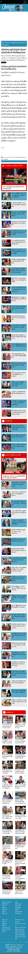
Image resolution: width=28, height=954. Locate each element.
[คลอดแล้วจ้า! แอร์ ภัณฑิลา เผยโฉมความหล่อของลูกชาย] (6, 485)
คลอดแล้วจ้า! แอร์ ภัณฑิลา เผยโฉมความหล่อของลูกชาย (19, 484)
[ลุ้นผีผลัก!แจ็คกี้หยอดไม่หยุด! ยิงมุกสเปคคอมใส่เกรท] (6, 617)
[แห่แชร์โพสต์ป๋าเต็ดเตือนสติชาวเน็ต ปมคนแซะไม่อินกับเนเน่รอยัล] (6, 271)
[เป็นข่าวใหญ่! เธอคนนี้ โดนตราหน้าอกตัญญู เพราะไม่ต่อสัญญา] (20, 855)
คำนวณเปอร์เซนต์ (21, 927)
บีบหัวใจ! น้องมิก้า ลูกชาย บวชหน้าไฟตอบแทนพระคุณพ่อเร (19, 626)
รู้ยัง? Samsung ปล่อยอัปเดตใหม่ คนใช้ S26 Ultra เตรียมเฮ (6, 847)
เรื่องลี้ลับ (19, 907)
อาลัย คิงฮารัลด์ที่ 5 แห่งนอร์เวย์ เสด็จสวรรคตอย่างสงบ (19, 204)
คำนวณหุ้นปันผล (20, 931)
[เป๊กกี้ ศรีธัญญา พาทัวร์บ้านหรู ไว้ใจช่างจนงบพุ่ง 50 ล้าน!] (6, 589)
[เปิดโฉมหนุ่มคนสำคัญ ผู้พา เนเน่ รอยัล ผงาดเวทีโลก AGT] (6, 645)
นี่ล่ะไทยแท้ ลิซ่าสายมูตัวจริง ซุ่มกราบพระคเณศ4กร (18, 531)
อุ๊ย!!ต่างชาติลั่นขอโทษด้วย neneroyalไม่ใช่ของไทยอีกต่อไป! (20, 878)
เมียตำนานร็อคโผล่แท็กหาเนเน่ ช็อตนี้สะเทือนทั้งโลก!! (19, 261)
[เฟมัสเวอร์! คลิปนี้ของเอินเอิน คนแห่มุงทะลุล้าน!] (6, 683)
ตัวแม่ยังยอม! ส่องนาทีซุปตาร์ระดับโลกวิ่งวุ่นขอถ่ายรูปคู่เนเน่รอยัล (19, 412)
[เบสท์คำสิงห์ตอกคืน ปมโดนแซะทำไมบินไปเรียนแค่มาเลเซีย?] (20, 825)
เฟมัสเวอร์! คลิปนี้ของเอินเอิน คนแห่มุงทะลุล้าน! (19, 681)
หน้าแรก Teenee (8, 902)
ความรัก (6, 919)
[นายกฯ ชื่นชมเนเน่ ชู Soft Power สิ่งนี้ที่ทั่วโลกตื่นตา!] (6, 347)
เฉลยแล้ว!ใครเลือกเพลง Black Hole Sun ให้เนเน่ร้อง (18, 317)
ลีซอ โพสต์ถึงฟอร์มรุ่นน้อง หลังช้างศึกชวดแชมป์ (19, 436)
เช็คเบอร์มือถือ (7, 929)
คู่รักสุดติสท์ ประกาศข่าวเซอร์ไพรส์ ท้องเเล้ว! (20, 846)
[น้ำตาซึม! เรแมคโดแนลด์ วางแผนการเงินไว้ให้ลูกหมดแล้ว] (6, 403)
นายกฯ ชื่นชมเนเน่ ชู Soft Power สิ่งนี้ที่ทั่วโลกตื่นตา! (19, 345)
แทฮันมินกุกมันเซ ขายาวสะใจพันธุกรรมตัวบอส (18, 540)
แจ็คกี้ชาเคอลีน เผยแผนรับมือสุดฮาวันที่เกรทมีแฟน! (7, 771)
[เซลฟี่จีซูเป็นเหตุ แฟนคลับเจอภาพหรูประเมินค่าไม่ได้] (6, 636)
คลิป (5, 907)
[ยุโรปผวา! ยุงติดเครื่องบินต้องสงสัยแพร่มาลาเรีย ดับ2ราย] (20, 795)
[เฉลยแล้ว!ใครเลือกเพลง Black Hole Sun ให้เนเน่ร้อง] (6, 318)
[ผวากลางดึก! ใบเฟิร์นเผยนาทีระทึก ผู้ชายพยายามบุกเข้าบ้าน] (6, 290)
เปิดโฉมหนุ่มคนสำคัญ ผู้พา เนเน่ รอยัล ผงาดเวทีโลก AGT (18, 644)
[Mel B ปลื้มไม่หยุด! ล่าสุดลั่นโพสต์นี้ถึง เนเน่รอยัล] (6, 608)
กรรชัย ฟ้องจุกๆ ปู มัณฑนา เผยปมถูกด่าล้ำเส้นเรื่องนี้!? (19, 308)
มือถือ (18, 909)
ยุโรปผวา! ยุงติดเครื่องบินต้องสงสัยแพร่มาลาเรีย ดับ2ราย (20, 801)
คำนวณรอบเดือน (21, 933)
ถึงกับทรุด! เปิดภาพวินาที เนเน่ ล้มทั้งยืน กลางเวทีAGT (19, 374)
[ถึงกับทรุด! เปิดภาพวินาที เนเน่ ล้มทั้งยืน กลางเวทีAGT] (6, 375)
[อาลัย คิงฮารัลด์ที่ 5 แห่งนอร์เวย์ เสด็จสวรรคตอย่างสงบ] (6, 205)
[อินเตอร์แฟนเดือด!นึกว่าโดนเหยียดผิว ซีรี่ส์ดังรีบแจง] (7, 750)
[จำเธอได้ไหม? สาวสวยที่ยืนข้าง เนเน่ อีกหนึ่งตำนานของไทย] (7, 734)
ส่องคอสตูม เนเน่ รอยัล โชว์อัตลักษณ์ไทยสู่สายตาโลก (19, 654)
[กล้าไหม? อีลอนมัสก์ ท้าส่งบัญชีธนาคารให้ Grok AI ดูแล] (20, 810)
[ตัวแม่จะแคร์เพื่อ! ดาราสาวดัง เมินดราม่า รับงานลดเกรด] (7, 870)
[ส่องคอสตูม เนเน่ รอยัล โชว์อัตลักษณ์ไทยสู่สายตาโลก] (6, 655)
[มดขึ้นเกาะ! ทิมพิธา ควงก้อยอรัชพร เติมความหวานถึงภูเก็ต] (6, 702)
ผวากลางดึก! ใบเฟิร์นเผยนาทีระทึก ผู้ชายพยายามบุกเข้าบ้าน (19, 289)
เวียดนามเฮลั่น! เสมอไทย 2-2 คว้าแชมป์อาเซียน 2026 (19, 446)
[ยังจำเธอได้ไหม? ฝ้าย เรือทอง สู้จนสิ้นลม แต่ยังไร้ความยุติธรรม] (6, 196)
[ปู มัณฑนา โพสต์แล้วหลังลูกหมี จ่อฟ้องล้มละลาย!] (6, 394)
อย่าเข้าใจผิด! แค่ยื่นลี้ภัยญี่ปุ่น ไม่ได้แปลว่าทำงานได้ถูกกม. (7, 786)
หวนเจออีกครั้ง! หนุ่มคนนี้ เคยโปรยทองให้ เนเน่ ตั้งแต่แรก (19, 559)
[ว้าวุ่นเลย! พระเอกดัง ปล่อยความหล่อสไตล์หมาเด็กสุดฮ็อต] (6, 522)
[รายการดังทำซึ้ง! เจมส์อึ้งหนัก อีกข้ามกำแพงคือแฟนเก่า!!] (6, 513)
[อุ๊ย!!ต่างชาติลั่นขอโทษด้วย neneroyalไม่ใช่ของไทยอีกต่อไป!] (20, 870)
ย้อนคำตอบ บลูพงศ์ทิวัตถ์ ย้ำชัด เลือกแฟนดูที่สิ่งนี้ (19, 691)
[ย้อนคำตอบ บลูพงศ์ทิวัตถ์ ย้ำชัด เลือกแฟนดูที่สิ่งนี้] (6, 693)
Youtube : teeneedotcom (11, 946)
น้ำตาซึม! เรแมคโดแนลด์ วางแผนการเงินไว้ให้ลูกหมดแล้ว (18, 402)
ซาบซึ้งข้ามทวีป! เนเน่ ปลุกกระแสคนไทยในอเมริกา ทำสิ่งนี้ (19, 232)
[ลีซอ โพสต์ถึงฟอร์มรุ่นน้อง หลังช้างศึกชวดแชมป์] (6, 437)
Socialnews (19, 904)
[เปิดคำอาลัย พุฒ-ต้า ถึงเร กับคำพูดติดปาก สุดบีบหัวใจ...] (6, 365)
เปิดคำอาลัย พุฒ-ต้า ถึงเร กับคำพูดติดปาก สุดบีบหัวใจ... (19, 365)
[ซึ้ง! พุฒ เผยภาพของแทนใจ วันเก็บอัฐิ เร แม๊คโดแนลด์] (6, 504)
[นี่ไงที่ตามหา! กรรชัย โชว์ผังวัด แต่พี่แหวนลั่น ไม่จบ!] (20, 719)
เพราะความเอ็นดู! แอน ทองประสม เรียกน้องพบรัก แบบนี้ (20, 741)
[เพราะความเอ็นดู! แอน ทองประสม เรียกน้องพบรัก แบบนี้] (20, 734)
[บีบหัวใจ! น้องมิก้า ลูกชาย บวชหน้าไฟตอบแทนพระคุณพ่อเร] (6, 626)
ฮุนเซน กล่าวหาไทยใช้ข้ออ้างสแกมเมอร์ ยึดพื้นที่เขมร (20, 786)
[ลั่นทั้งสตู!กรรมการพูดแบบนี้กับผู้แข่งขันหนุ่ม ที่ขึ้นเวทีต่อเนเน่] (6, 299)
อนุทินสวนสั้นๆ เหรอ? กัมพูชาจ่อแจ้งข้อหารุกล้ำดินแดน (7, 816)
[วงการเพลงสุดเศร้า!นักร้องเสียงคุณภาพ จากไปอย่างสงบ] (7, 825)
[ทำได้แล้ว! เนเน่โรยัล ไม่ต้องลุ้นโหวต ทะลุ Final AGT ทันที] (6, 664)
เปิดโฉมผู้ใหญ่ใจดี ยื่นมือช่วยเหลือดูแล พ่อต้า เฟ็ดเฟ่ (7, 861)
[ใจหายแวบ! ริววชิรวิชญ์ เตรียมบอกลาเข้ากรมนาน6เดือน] (20, 765)
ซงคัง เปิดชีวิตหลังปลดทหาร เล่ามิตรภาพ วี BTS (19, 892)
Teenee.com (20, 945)
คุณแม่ (5, 923)
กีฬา (5, 911)
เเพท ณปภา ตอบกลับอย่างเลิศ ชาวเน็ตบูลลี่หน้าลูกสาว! (19, 493)
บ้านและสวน (7, 927)
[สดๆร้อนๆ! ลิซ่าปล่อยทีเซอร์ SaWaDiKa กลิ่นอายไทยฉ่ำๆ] (6, 551)
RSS (14, 951)
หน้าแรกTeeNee (6, 55)
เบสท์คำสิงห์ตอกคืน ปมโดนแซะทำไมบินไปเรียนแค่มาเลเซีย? (20, 831)
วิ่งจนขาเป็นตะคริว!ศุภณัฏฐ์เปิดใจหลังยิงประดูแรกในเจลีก (18, 427)
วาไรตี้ (5, 909)
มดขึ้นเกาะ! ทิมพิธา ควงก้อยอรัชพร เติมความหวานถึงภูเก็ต (19, 701)
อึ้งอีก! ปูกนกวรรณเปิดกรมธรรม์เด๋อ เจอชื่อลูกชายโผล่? (18, 384)
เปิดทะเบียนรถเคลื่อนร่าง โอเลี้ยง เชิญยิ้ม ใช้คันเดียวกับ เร (19, 336)
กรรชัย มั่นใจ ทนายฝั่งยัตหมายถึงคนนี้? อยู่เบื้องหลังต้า (19, 327)
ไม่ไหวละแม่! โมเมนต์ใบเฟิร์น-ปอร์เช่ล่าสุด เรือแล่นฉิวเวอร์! (19, 673)
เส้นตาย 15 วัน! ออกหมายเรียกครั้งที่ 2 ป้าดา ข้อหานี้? (19, 223)
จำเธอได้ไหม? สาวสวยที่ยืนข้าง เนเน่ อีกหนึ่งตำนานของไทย (7, 741)
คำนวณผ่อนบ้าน (20, 929)
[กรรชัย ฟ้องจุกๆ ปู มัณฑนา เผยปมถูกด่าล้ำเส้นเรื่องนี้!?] (6, 309)
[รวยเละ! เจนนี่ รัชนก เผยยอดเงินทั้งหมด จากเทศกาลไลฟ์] (7, 719)
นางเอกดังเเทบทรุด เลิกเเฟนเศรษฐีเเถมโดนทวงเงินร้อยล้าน (18, 242)
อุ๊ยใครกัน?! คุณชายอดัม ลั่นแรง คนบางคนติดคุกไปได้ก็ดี (19, 280)
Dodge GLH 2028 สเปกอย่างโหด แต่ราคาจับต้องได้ (7, 892)
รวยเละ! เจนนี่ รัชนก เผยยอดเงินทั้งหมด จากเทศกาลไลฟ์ (7, 726)
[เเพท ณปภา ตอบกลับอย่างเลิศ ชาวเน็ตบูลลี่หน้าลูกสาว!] (6, 494)
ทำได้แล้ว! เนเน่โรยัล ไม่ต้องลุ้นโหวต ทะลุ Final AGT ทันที (18, 663)
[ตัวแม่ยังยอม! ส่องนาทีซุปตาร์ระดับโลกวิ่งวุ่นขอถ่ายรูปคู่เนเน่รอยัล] (6, 413)
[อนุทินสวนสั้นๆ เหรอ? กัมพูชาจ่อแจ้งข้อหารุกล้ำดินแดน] (7, 810)
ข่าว (5, 905)
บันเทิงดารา (6, 904)
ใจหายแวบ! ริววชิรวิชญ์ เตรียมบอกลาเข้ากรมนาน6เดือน (19, 771)
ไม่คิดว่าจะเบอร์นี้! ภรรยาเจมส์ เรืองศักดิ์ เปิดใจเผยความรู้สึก (19, 251)
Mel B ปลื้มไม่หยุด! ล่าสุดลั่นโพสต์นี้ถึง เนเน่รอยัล (19, 606)
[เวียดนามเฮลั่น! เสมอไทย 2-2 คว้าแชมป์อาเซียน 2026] (6, 447)
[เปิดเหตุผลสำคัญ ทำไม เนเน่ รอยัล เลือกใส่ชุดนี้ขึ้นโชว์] (6, 356)
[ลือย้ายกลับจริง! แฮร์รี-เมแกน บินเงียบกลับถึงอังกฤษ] (7, 795)
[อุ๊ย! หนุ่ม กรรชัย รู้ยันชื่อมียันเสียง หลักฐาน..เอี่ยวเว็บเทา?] (6, 214)
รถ (17, 902)
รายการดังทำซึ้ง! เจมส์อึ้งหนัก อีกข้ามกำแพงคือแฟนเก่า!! (19, 512)
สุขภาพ (5, 913)
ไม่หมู (5, 921)
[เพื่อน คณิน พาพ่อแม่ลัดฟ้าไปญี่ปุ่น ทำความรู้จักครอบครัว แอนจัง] (6, 570)
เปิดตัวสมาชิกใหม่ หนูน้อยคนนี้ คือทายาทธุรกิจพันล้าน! (19, 597)
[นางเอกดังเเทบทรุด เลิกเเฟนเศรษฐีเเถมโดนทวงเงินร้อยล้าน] (6, 243)
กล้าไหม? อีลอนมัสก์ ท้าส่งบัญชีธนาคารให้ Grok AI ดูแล (20, 816)
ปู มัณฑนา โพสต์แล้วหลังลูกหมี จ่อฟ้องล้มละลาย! (18, 392)
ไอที (5, 925)
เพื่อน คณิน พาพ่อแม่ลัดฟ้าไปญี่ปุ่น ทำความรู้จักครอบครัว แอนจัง (19, 569)
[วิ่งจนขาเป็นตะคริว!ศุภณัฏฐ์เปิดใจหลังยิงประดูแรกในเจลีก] (6, 428)
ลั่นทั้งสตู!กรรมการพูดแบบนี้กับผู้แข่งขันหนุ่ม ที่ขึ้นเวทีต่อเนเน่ (19, 298)
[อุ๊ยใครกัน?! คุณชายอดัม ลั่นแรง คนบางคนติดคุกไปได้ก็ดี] (6, 280)
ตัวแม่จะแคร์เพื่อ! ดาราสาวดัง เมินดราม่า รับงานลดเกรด (6, 878)
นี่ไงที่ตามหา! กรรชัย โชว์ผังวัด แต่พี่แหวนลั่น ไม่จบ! (20, 726)
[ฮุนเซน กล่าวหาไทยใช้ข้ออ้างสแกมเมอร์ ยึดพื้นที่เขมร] (20, 780)
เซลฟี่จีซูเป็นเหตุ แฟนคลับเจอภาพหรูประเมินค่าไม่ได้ (19, 635)
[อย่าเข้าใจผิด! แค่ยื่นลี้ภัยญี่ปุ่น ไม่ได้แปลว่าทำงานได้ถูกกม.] (7, 780)
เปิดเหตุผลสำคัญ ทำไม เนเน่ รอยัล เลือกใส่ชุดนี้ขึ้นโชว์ (19, 355)
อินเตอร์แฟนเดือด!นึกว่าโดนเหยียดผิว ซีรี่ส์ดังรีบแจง (7, 756)
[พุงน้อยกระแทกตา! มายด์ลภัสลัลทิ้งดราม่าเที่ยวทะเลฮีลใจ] (14, 465)
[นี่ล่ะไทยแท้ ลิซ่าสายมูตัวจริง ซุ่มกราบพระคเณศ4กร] (6, 532)
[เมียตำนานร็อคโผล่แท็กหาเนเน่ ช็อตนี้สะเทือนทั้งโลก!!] (6, 262)
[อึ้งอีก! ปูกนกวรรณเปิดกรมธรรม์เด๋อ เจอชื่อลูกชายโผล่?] (6, 384)
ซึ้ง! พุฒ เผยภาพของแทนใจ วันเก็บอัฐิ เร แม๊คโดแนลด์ (19, 503)
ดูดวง (5, 931)
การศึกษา (19, 905)
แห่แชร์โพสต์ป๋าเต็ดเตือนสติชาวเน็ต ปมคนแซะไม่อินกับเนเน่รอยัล (18, 270)
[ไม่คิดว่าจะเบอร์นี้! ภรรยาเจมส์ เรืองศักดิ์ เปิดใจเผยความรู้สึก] (6, 252)
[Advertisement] (14, 26)
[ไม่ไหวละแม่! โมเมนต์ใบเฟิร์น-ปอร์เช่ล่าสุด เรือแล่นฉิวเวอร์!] (6, 674)
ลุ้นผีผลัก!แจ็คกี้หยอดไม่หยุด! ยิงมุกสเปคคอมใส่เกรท (18, 616)
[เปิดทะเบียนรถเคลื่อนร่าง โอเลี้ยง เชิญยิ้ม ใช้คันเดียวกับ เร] (6, 337)
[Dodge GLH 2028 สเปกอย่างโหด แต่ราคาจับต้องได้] (7, 885)
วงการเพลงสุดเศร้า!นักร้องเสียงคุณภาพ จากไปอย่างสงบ (7, 831)
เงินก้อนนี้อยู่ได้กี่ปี (21, 934)
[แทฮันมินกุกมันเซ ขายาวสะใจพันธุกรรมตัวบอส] (6, 541)
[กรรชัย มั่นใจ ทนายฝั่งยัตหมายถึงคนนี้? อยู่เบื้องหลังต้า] (6, 328)
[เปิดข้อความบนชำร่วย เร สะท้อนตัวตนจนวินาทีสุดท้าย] (6, 579)
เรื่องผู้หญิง (19, 913)
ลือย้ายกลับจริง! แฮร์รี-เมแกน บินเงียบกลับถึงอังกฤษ (7, 801)
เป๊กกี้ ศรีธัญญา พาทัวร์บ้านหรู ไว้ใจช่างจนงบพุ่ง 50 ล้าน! (19, 588)
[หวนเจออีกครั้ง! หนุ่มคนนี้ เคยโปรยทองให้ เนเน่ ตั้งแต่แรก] (6, 560)
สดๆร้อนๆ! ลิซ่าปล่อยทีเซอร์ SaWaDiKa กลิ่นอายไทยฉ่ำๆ (19, 550)
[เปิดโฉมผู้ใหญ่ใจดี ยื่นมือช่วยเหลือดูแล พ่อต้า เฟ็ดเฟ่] (7, 855)
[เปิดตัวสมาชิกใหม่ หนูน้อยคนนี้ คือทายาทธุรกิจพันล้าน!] (6, 598)
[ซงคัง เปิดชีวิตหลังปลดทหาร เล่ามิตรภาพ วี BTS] (20, 885)
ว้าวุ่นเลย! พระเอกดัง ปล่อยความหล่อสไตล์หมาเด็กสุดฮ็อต (19, 522)
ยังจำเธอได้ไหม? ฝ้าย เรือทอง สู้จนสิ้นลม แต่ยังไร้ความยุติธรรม (19, 195)
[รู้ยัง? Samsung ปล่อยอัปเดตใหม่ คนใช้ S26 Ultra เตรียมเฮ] (7, 840)
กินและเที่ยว (19, 911)
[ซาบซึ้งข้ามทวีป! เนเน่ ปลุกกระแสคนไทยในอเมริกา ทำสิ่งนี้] (6, 233)
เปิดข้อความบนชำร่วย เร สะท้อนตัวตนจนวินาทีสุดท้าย (18, 578)
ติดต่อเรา (18, 951)
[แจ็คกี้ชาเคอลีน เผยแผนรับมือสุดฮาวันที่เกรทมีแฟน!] (7, 765)
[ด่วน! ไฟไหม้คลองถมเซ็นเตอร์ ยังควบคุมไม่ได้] (14, 176)
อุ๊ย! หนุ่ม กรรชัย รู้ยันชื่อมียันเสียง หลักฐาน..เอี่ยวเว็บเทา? (19, 213)
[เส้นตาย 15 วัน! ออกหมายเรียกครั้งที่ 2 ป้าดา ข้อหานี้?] (6, 224)
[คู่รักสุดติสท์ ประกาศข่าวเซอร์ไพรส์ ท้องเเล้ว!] (20, 840)
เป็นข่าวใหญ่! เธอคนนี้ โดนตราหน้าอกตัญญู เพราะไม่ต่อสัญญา (20, 862)
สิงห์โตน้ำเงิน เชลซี (14, 58)
